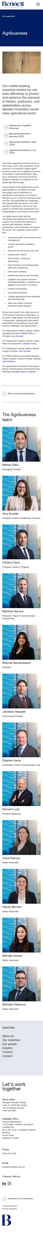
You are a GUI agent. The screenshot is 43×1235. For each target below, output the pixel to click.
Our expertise (11, 1040)
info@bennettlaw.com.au (13, 1167)
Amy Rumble (17, 336)
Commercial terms (9, 1206)
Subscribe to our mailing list (20, 1199)
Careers (7, 1052)
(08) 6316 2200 (9, 1153)
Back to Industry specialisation (21, 394)
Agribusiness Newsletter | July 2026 (22, 151)
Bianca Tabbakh (28, 372)
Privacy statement (9, 1209)
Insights (7, 1048)
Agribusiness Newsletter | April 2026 (22, 143)
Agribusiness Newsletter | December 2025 (20, 135)
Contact (7, 1056)
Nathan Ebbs (27, 333)
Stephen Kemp (29, 343)
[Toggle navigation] (37, 4)
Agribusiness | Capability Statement (20, 127)
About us (8, 1036)
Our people (9, 1044)
